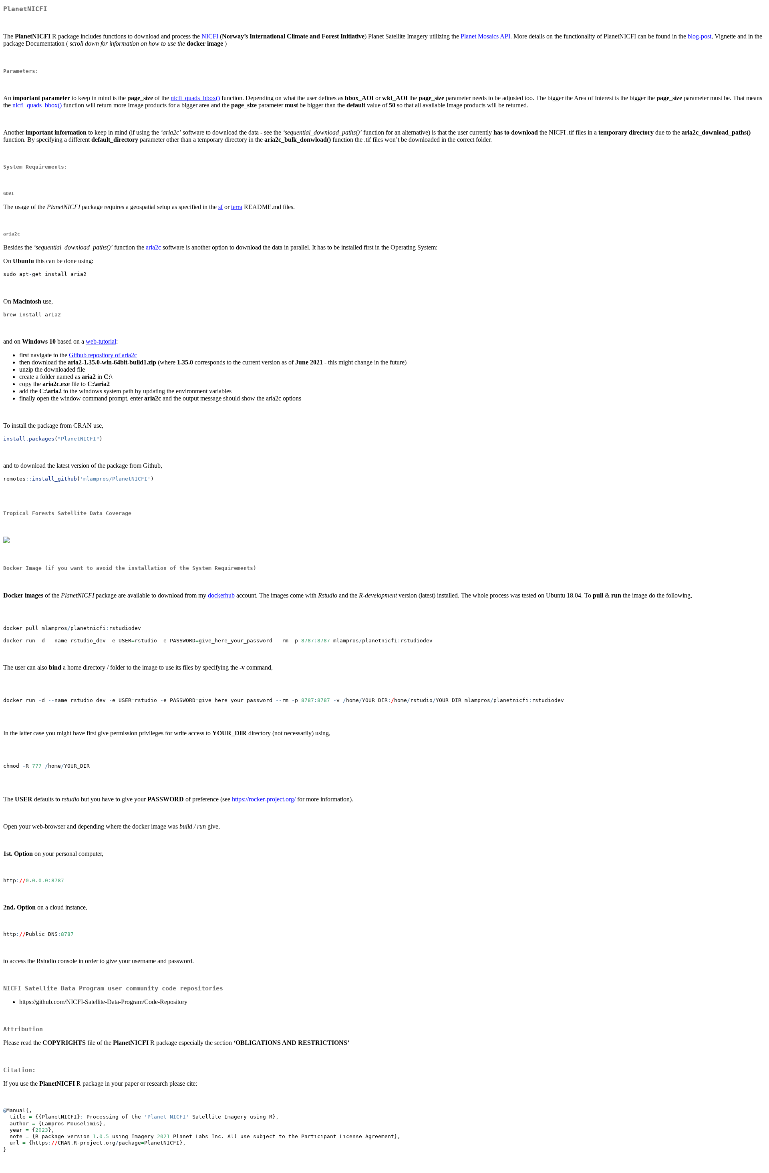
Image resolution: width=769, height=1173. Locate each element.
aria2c (153, 247)
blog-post (699, 36)
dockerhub (221, 595)
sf (220, 206)
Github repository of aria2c (103, 355)
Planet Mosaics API (485, 36)
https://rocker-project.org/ (264, 799)
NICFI (209, 36)
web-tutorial (101, 341)
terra (236, 206)
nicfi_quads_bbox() (195, 98)
